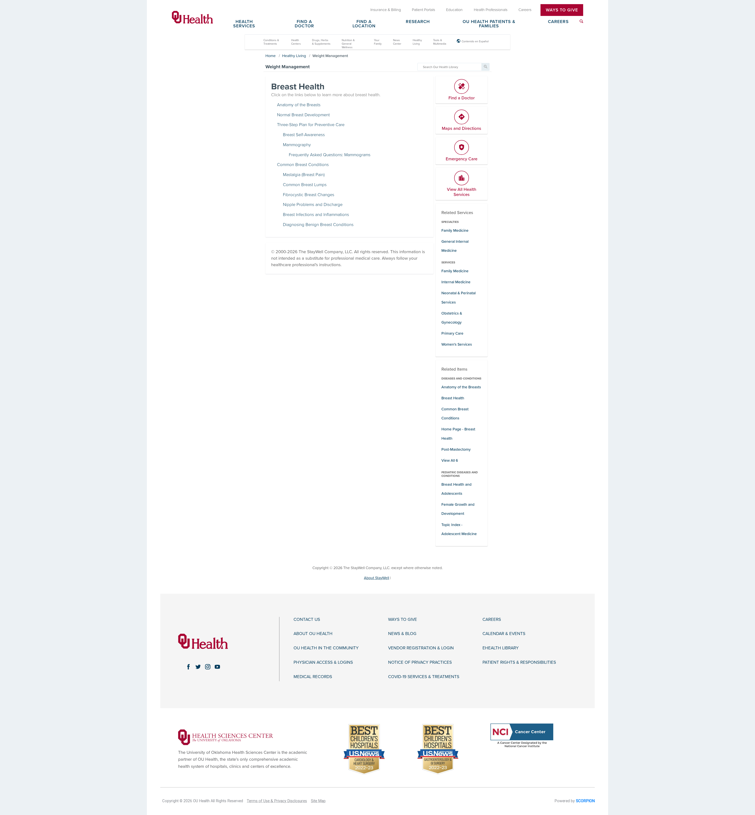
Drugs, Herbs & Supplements (321, 42)
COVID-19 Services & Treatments (423, 676)
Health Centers (296, 42)
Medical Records (313, 676)
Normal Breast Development (303, 114)
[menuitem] (581, 21)
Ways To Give (562, 10)
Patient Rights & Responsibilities (519, 662)
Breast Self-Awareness (304, 134)
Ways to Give (402, 619)
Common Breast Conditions (303, 164)
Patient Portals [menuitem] (423, 9)
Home (270, 56)
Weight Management (330, 56)
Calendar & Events (503, 633)
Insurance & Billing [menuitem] (385, 9)
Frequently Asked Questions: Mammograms (329, 154)
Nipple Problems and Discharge (313, 204)
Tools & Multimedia (439, 42)
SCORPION (585, 801)
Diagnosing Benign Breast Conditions (318, 224)
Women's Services (456, 344)
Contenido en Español (475, 41)
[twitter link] (198, 667)
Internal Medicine (455, 282)
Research (418, 21)
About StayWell (376, 578)
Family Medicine (455, 230)
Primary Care (452, 333)
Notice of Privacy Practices (420, 662)
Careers (558, 21)
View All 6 (449, 460)
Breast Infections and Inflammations (316, 214)
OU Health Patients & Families (489, 24)
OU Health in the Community (326, 648)
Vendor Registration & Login (421, 648)
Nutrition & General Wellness (348, 44)
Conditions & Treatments (271, 42)
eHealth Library (500, 648)
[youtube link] (217, 667)
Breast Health (452, 398)
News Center (397, 42)
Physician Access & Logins (323, 662)
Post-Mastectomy (456, 449)
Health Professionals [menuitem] (490, 9)
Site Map (318, 801)
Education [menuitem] (454, 9)
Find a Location (364, 24)
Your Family (378, 42)
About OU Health (313, 633)
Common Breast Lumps (305, 184)
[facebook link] (188, 667)
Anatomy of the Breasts (298, 104)
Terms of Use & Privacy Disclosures (277, 801)
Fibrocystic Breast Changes (308, 194)
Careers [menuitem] (524, 9)
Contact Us (307, 619)
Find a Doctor (304, 24)
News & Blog (402, 633)
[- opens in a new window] (225, 736)
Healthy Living (417, 42)
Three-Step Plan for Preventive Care (310, 124)
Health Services (244, 24)
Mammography (297, 144)
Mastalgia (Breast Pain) (304, 174)
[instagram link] (208, 667)
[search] (449, 67)
